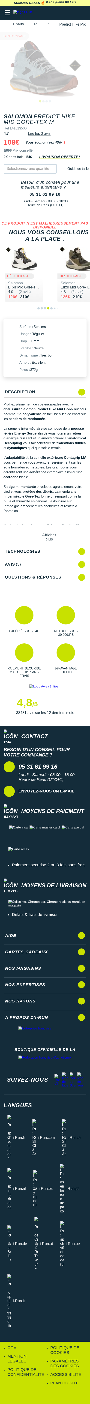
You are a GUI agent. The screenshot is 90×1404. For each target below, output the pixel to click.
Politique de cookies (64, 1350)
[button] (24, 621)
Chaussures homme (21, 24)
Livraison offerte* (59, 157)
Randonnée (38, 24)
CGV (11, 1347)
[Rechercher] (55, 13)
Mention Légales (17, 1358)
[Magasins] (64, 13)
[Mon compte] (73, 13)
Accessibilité (65, 1374)
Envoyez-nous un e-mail (46, 791)
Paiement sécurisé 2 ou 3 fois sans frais (48, 865)
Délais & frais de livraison (35, 914)
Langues (18, 1105)
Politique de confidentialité (25, 1372)
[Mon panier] (82, 13)
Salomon (51, 24)
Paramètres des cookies (64, 1363)
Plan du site (64, 1383)
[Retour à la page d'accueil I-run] (23, 13)
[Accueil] (5, 24)
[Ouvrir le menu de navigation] (7, 13)
